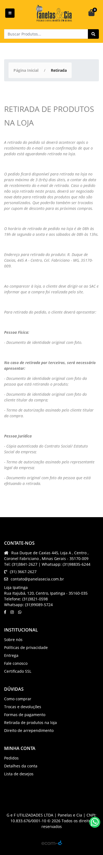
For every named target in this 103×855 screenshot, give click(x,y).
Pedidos (11, 758)
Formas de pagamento (24, 714)
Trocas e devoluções (22, 706)
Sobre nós (13, 639)
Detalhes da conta (20, 765)
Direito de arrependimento (29, 730)
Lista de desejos (19, 773)
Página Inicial (25, 70)
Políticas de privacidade (26, 647)
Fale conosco (15, 663)
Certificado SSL (17, 671)
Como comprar (17, 698)
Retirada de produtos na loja (30, 722)
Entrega (11, 655)
